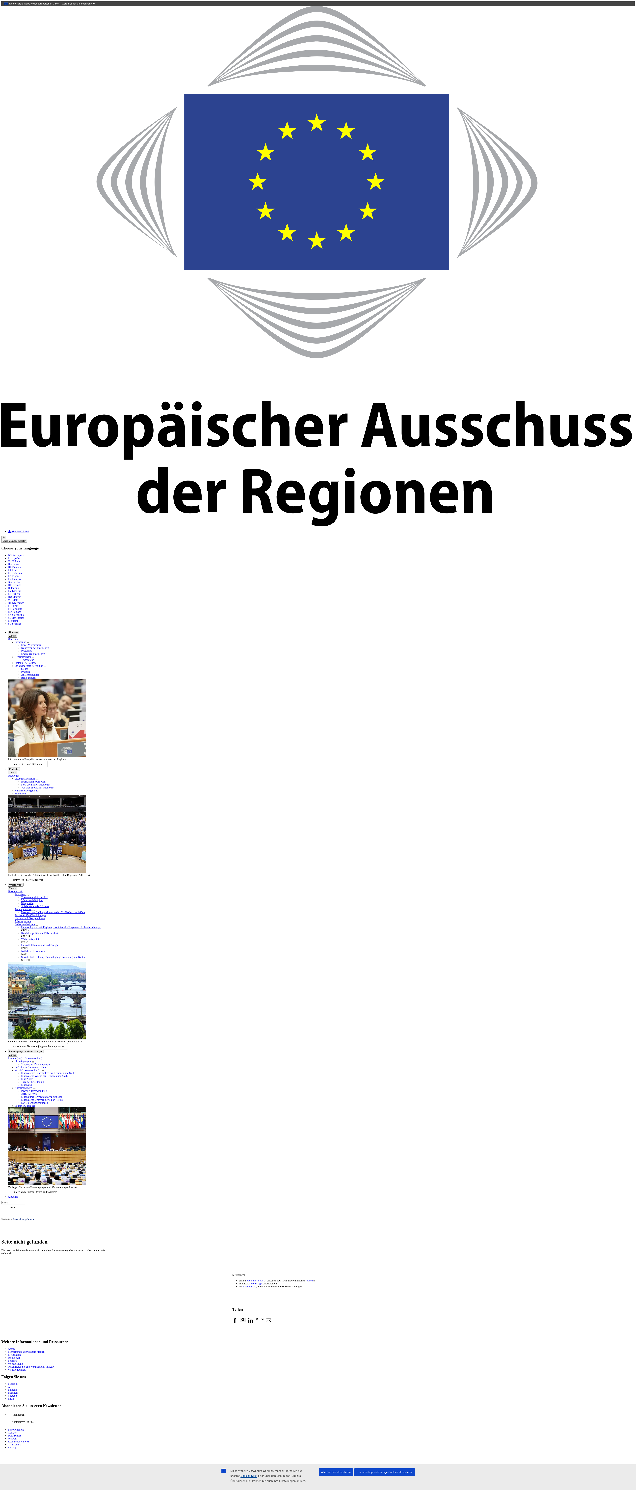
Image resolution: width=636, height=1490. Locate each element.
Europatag (26, 1085)
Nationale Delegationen (27, 790)
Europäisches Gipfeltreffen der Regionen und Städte (48, 1073)
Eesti (12, 570)
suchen (309, 1280)
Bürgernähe (27, 903)
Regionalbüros (28, 677)
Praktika (25, 671)
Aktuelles (13, 1196)
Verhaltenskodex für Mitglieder (37, 787)
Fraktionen (20, 793)
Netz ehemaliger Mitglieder (35, 784)
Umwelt (12, 1438)
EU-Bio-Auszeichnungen (34, 1102)
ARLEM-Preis (29, 1093)
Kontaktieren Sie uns (22, 1421)
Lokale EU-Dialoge (25, 1105)
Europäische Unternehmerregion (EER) (42, 1099)
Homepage (256, 1283)
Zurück (12, 636)
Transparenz (27, 659)
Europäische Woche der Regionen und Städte (45, 1076)
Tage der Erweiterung (32, 1082)
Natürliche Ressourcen (33, 951)
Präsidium (26, 651)
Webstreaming (15, 1363)
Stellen (24, 668)
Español (14, 558)
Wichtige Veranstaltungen (28, 1070)
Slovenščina (16, 617)
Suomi (13, 620)
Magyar (14, 597)
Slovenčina (16, 614)
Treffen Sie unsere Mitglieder (28, 879)
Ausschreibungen (30, 674)
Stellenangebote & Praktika (29, 665)
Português (15, 608)
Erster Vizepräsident (31, 645)
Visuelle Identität (17, 1369)
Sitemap (12, 1447)
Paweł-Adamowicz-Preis (34, 1090)
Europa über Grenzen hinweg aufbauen (41, 1096)
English (14, 576)
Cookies (12, 1432)
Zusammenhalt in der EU (34, 897)
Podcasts (12, 1360)
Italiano (13, 588)
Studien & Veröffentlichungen (30, 915)
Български (16, 555)
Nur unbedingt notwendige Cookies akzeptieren (385, 1472)
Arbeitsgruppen (23, 921)
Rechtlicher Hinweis (18, 1441)
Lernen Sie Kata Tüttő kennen (28, 764)
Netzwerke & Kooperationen (30, 918)
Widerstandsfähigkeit (32, 900)
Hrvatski (14, 585)
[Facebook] (235, 1322)
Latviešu (14, 591)
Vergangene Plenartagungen (36, 1064)
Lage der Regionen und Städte (30, 1067)
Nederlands (16, 602)
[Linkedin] (250, 1322)
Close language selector (14, 541)
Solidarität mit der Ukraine (35, 906)
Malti (13, 599)
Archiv (11, 1348)
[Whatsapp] (262, 1319)
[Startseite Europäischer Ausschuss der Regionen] (318, 525)
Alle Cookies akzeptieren (336, 1472)
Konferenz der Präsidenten (35, 648)
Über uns (13, 632)
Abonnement (18, 1414)
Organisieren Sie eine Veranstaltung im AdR (31, 1366)
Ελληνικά (15, 573)
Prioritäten (20, 894)
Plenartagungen (23, 1061)
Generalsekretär (23, 656)
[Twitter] (257, 1319)
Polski (13, 605)
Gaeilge (14, 582)
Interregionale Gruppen (33, 781)
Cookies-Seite (248, 1475)
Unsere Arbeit (15, 885)
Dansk (13, 564)
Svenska (14, 623)
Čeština (14, 561)
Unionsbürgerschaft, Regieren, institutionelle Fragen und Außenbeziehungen (61, 927)
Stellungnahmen (23, 909)
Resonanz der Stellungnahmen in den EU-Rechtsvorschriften (53, 912)
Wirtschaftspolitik (30, 939)
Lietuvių (14, 594)
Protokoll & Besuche (25, 662)
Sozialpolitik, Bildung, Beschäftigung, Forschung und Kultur (53, 957)
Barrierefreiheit (16, 1429)
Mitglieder (14, 769)
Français (14, 579)
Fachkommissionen (25, 924)
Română (14, 611)
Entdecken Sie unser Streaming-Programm (35, 1192)
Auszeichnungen (23, 1087)
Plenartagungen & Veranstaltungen (25, 1051)
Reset (12, 1207)
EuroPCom (27, 1079)
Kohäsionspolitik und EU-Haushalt (39, 933)
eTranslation (14, 1354)
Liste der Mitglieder (25, 778)
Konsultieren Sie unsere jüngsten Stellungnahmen (38, 1046)
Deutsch (14, 567)
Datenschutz (14, 1435)
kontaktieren (249, 1286)
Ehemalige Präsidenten (33, 653)
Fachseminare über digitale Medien (26, 1351)
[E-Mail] (268, 1322)
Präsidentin (21, 642)
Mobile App (14, 1357)
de (4, 537)
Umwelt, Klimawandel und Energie (39, 945)
